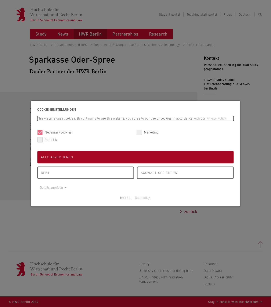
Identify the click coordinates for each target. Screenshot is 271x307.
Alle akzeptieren (57, 157)
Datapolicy (142, 197)
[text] (135, 118)
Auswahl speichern (159, 172)
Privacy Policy (216, 118)
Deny (45, 172)
